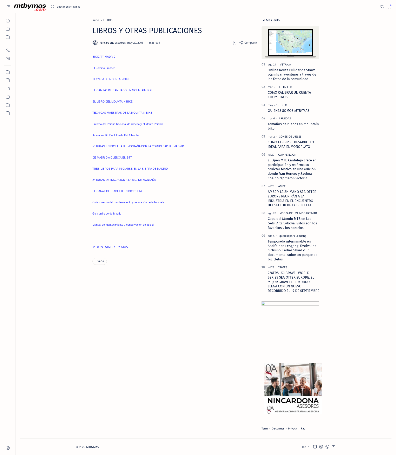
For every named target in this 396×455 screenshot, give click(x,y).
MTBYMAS (92, 447)
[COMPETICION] (287, 154)
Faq (303, 428)
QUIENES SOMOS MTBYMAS (288, 110)
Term (265, 428)
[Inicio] (7, 20)
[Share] (248, 43)
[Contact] (7, 59)
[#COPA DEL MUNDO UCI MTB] (298, 213)
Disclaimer (278, 428)
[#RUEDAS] (285, 118)
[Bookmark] (389, 6)
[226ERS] (282, 267)
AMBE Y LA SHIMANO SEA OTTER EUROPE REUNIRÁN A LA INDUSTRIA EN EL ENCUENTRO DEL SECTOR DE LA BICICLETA (292, 198)
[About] (7, 50)
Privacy (292, 428)
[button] (315, 447)
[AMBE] (281, 186)
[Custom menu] (7, 72)
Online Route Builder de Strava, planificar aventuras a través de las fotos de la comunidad (292, 74)
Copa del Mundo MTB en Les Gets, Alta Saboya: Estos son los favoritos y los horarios (292, 223)
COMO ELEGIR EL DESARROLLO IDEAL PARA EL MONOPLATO (291, 144)
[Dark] (381, 6)
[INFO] (284, 105)
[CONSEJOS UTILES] (290, 136)
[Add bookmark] (235, 43)
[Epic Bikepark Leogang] (292, 235)
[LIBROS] (99, 261)
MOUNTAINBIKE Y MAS (110, 247)
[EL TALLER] (285, 87)
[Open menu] (7, 6)
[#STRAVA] (285, 64)
